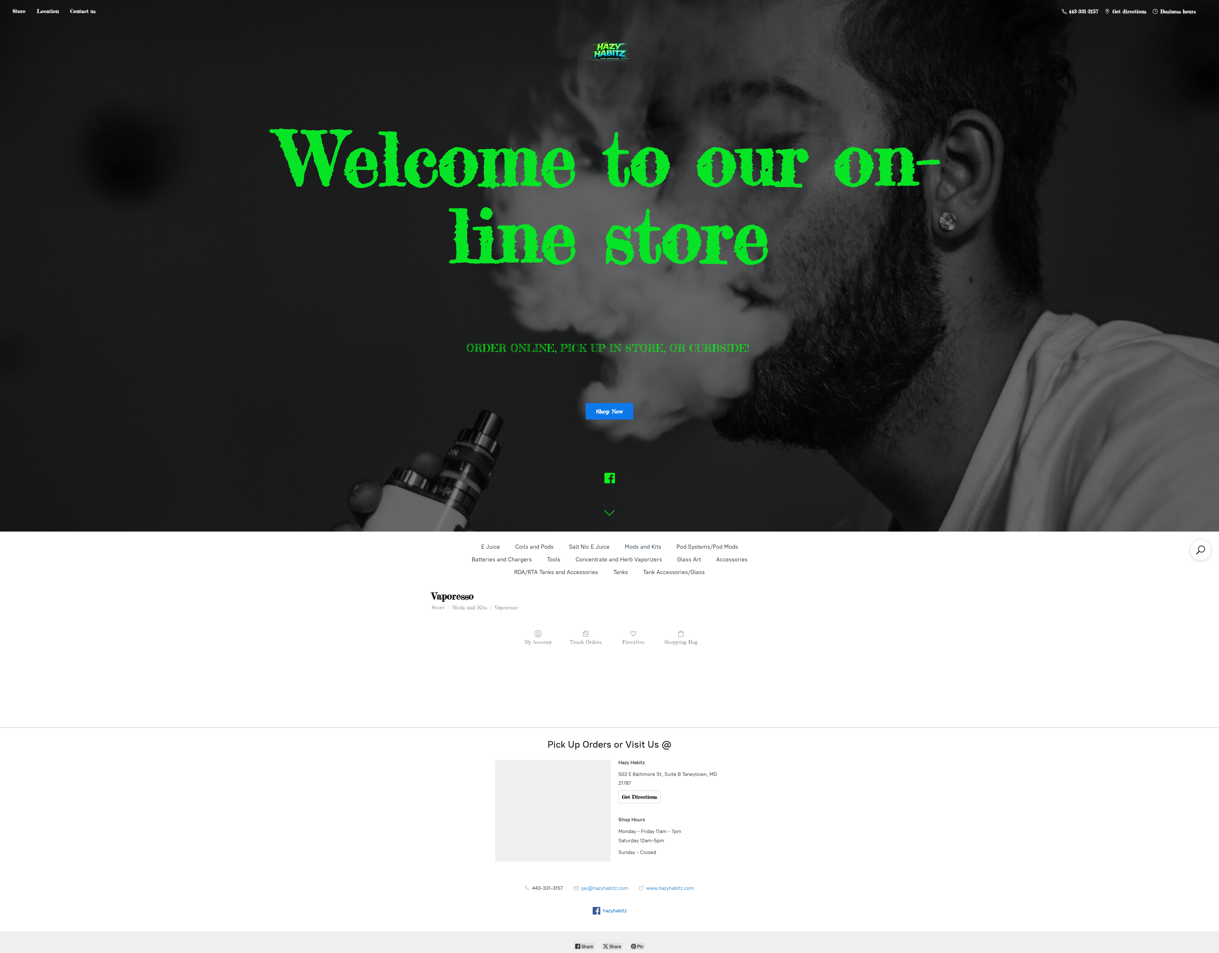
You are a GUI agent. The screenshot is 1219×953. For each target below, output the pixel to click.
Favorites (633, 642)
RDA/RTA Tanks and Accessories (556, 572)
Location (48, 11)
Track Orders (586, 642)
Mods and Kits (643, 546)
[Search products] (1200, 550)
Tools (553, 559)
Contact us (83, 11)
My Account (538, 642)
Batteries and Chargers (502, 559)
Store (19, 11)
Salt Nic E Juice (589, 546)
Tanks (620, 572)
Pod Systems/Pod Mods (707, 546)
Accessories (732, 559)
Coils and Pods (534, 546)
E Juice (490, 546)
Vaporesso (506, 607)
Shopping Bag (680, 642)
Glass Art (689, 559)
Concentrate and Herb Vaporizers (619, 559)
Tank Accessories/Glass (674, 572)
